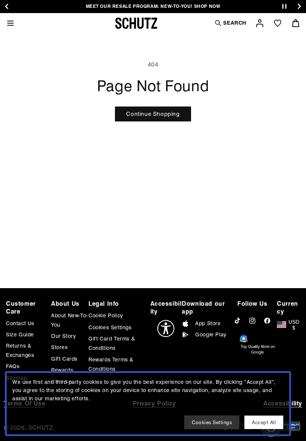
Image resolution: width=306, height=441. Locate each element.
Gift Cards (64, 359)
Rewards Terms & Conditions (111, 364)
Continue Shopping (152, 114)
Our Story (63, 336)
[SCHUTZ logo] (136, 23)
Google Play (211, 334)
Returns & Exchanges (20, 350)
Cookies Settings (110, 327)
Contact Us (20, 323)
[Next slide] (299, 6)
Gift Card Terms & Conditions (111, 343)
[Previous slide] (7, 6)
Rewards (62, 370)
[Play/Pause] (284, 6)
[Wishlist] (277, 23)
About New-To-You (69, 320)
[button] (230, 23)
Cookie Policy (105, 315)
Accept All (264, 422)
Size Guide (20, 334)
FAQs (12, 366)
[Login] (259, 23)
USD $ (293, 325)
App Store (208, 323)
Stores (59, 347)
